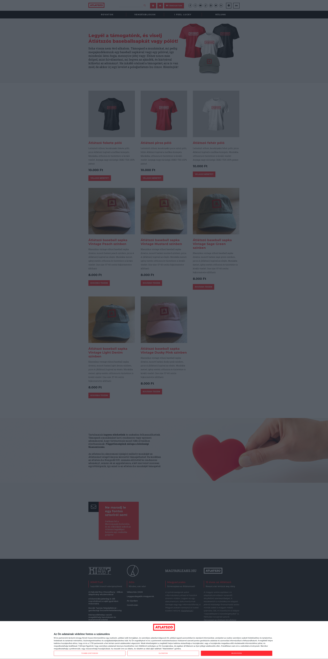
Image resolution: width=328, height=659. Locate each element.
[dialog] (164, 640)
